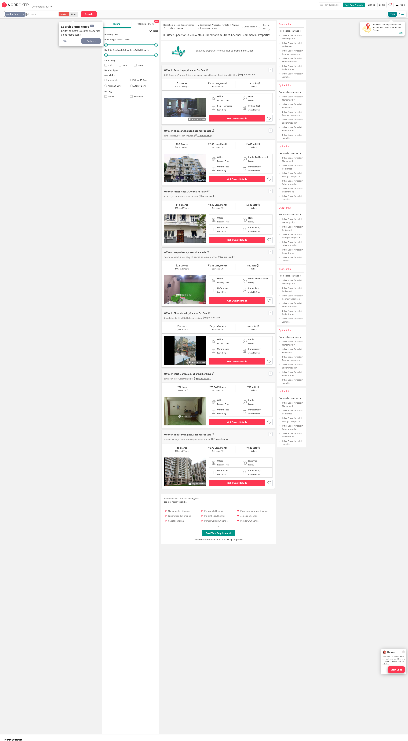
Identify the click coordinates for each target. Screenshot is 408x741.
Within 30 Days (114, 85)
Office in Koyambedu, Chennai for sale (185, 252)
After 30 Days (139, 85)
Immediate (113, 80)
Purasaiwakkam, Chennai (216, 520)
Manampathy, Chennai (178, 510)
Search (89, 14)
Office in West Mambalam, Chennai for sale (187, 373)
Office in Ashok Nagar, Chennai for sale (185, 191)
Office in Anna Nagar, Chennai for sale (184, 70)
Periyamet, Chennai (213, 510)
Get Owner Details (237, 118)
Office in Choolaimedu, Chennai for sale (186, 313)
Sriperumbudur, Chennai (179, 515)
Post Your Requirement (218, 533)
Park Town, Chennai (249, 520)
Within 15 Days (140, 80)
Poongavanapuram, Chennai (253, 510)
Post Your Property (354, 5)
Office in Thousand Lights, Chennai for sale (187, 130)
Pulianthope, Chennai (214, 515)
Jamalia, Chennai (248, 515)
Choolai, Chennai (176, 520)
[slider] (106, 45)
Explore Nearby (247, 74)
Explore (90, 41)
